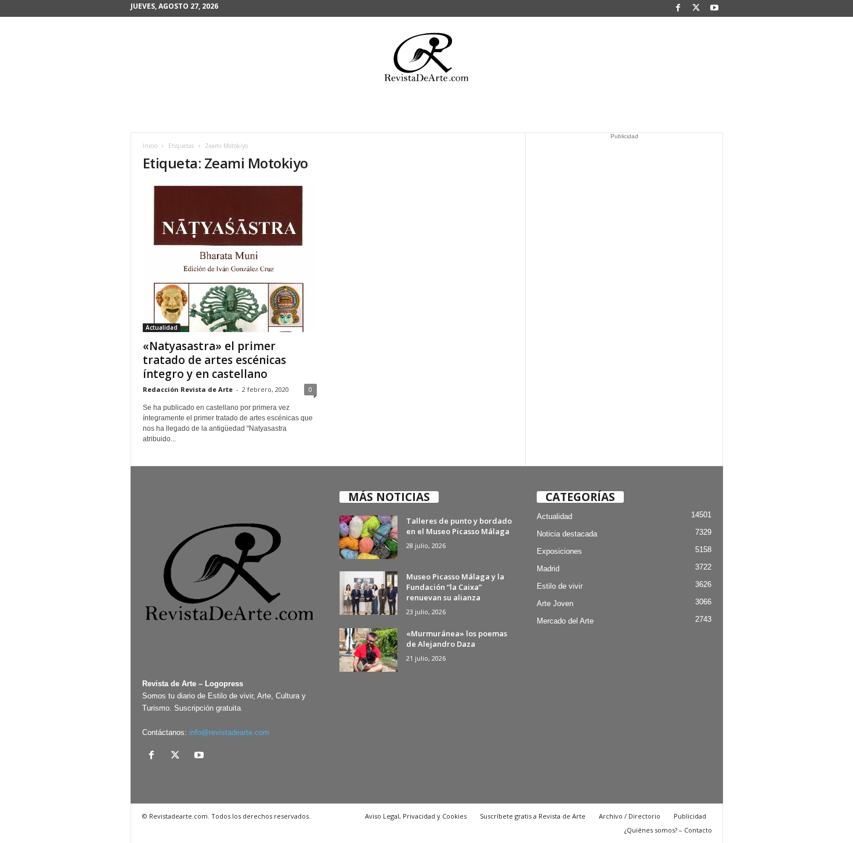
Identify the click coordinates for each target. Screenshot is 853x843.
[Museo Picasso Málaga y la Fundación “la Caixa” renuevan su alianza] (368, 593)
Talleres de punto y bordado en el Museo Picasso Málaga (459, 526)
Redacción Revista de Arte (188, 389)
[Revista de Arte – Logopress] (426, 60)
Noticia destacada (567, 533)
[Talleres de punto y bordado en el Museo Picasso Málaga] (368, 537)
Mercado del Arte (565, 621)
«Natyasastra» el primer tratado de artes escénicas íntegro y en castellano (214, 359)
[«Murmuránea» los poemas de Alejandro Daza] (368, 650)
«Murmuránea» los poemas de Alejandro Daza (456, 638)
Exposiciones (559, 551)
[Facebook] (678, 8)
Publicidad (690, 816)
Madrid (548, 568)
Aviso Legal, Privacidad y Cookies (416, 816)
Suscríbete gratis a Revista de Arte (532, 816)
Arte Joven (555, 603)
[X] (696, 8)
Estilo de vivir (560, 586)
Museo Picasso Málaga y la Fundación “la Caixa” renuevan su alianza (455, 587)
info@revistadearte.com (229, 732)
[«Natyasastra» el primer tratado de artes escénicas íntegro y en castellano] (230, 258)
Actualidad (162, 327)
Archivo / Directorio (629, 816)
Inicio (150, 146)
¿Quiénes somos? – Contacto (668, 830)
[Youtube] (714, 8)
